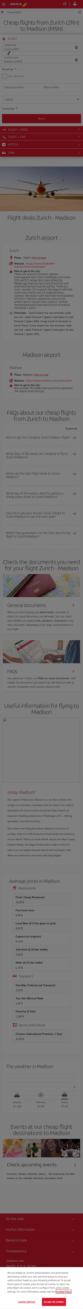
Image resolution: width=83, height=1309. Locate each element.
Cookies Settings (26, 1301)
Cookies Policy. (63, 1291)
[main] (41, 1288)
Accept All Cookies (54, 1301)
